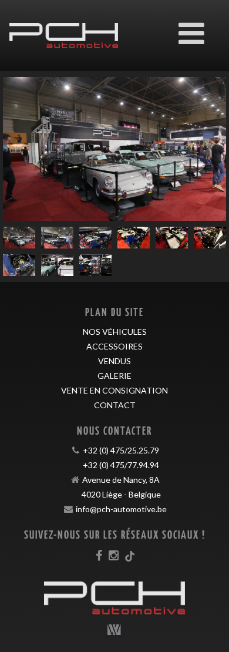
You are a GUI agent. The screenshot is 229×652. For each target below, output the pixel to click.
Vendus (114, 361)
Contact (115, 405)
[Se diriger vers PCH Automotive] (63, 27)
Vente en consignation (114, 390)
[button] (19, 149)
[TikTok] (130, 555)
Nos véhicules (115, 332)
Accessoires (114, 346)
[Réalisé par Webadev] (114, 629)
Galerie (114, 376)
